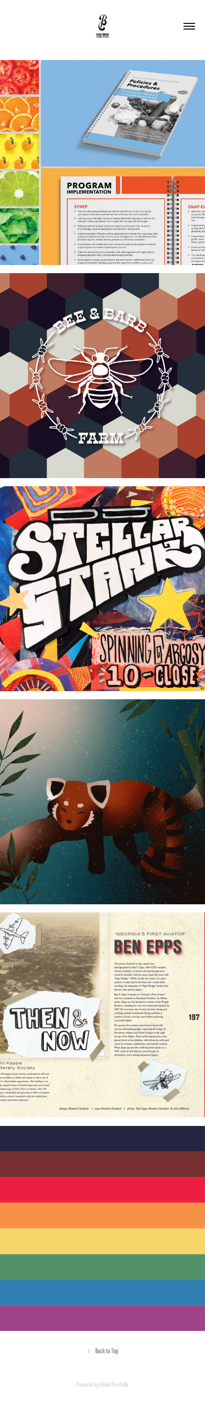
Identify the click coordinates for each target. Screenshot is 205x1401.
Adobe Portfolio (113, 1384)
